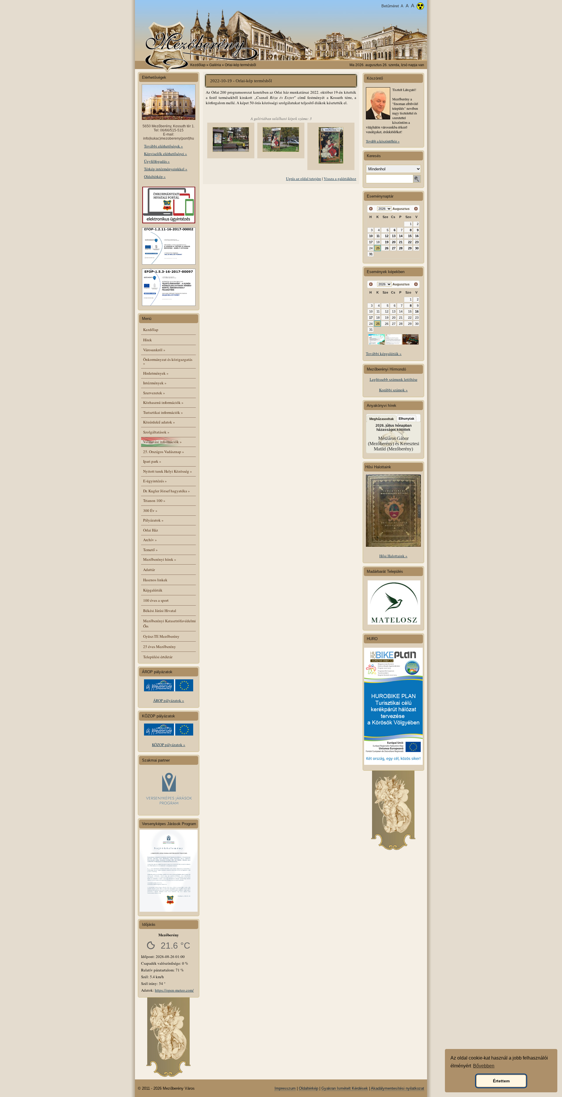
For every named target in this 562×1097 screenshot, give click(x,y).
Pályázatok (153, 520)
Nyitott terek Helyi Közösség (167, 471)
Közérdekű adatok (159, 422)
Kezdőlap (197, 65)
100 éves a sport (156, 600)
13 (393, 236)
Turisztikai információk (163, 412)
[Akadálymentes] (420, 6)
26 (386, 248)
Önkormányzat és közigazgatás (167, 361)
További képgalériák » (384, 353)
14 (400, 236)
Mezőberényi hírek (159, 559)
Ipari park (152, 461)
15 (410, 236)
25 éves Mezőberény (159, 646)
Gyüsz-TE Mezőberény (161, 636)
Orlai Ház (150, 530)
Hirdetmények (156, 373)
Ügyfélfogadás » (157, 161)
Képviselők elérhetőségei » (165, 153)
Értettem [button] (501, 1081)
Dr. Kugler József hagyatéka (166, 490)
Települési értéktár (157, 656)
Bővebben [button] (483, 1065)
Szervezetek (154, 392)
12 (386, 236)
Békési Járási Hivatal (159, 610)
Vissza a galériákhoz (340, 178)
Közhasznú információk (163, 402)
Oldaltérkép (308, 1088)
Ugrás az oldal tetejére (303, 178)
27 (393, 248)
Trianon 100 (154, 500)
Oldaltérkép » (155, 176)
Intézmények (155, 382)
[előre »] (416, 209)
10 (371, 236)
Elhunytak (406, 418)
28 (400, 248)
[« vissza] (371, 209)
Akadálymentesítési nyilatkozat (397, 1088)
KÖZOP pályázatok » (168, 744)
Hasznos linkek (155, 579)
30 (417, 248)
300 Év (150, 510)
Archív (150, 539)
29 (410, 248)
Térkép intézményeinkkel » (165, 169)
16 (417, 236)
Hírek (147, 339)
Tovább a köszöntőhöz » (383, 141)
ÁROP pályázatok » (168, 700)
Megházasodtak (381, 419)
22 (410, 242)
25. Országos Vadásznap (163, 451)
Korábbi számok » (393, 389)
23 (417, 242)
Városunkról (154, 349)
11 (378, 236)
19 (386, 242)
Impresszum (285, 1088)
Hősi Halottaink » (393, 555)
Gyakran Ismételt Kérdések (344, 1088)
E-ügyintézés (155, 481)
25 (378, 248)
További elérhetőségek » (163, 146)
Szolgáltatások (156, 432)
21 (400, 242)
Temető (150, 549)
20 (393, 242)
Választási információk (162, 441)
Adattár (149, 569)
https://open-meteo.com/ (174, 990)
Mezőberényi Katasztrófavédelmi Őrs (169, 623)
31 (371, 254)
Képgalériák (152, 590)
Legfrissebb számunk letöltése (393, 379)
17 (371, 242)
